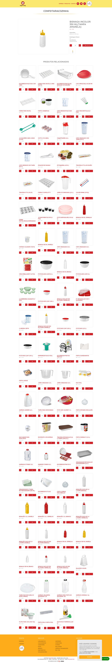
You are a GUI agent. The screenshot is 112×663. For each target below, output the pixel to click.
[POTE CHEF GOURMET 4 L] (65, 400)
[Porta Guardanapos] (84, 345)
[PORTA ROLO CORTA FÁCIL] (46, 612)
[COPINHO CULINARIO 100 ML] (27, 237)
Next (94, 51)
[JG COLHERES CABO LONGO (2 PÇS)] (27, 128)
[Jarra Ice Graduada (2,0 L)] (65, 182)
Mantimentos (41, 650)
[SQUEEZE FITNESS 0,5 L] (46, 454)
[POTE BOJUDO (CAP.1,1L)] (84, 264)
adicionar (88, 45)
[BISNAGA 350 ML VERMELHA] (65, 532)
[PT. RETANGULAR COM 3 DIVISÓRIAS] (84, 290)
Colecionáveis (42, 643)
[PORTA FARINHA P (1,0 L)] (84, 427)
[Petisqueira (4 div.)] (65, 155)
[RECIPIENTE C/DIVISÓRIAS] (46, 427)
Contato (73, 3)
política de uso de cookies (85, 653)
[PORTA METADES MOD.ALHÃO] (84, 400)
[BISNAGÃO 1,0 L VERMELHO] (46, 507)
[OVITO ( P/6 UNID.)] (46, 128)
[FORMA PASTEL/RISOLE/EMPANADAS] (27, 209)
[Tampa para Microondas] (46, 400)
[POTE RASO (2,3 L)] (84, 318)
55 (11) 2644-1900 (70, 659)
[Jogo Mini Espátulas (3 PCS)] (84, 101)
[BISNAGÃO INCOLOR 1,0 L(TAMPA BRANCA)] (84, 480)
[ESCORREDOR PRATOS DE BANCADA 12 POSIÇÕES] (65, 73)
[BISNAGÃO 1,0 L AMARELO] (27, 507)
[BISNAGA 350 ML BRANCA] (27, 557)
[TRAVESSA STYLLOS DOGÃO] (84, 155)
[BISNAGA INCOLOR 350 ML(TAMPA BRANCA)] (65, 557)
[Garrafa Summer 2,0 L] (27, 400)
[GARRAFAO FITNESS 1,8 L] (27, 454)
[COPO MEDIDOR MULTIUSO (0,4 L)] (65, 101)
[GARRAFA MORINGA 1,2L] (84, 585)
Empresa (61, 3)
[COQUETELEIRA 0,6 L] (65, 128)
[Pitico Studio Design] (61, 661)
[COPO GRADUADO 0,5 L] (65, 237)
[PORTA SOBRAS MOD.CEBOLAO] (65, 481)
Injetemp (52, 658)
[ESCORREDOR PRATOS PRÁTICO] (65, 345)
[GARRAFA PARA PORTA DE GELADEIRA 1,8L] (65, 585)
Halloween (58, 646)
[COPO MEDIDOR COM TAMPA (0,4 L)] (27, 155)
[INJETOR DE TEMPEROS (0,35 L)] (65, 612)
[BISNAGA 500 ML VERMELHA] (84, 208)
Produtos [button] (67, 3)
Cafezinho (58, 641)
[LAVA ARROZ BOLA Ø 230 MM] (84, 73)
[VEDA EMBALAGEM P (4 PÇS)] (27, 264)
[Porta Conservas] (46, 101)
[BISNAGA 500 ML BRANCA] (65, 263)
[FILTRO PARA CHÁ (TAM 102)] (27, 612)
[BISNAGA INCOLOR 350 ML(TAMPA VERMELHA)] (46, 557)
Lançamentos (42, 641)
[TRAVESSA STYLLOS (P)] (27, 182)
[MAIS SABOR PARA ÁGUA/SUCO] (27, 427)
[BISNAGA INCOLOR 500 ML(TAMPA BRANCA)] (46, 532)
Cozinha (57, 644)
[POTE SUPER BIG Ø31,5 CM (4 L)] (65, 208)
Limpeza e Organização (61, 648)
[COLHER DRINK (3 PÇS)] (84, 182)
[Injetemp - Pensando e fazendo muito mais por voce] (23, 3)
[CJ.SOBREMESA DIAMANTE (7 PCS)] (27, 290)
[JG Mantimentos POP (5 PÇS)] (46, 208)
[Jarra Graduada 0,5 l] (65, 373)
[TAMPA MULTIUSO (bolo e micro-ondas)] (27, 585)
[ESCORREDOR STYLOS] (46, 481)
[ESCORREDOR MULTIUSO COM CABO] (27, 73)
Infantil (40, 648)
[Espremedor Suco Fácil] (46, 345)
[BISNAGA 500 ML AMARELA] (46, 235)
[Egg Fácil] (84, 373)
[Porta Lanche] (27, 371)
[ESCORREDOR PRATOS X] (65, 454)
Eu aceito (89, 656)
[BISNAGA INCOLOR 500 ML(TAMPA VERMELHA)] (65, 290)
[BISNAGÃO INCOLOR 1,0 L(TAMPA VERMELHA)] (84, 507)
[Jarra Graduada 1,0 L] (46, 373)
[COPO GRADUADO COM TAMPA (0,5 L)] (84, 128)
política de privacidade (89, 651)
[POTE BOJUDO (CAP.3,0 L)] (46, 264)
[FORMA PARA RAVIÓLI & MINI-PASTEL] (46, 73)
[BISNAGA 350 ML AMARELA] (84, 532)
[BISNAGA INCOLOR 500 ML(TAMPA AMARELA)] (46, 317)
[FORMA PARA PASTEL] (27, 101)
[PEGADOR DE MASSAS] (46, 155)
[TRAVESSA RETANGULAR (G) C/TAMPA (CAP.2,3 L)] (65, 427)
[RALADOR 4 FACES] (84, 558)
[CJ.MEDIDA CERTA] (27, 318)
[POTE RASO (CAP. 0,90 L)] (27, 345)
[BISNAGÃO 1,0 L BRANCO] (65, 507)
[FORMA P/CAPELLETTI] (46, 182)
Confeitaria (58, 643)
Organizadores (42, 652)
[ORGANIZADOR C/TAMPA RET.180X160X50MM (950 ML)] (27, 480)
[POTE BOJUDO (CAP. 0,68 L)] (46, 291)
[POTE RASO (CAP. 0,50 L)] (65, 318)
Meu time (57, 650)
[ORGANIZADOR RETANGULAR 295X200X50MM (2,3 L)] (84, 453)
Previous (17, 36)
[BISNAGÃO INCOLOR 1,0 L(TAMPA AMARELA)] (27, 532)
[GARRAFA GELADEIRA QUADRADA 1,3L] (46, 585)
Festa (39, 646)
